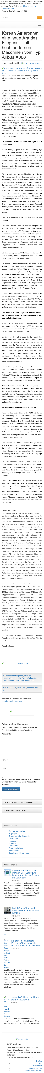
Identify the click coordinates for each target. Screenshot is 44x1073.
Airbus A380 (7, 687)
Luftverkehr (29, 680)
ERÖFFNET (21, 687)
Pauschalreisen (15, 850)
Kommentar (6, 734)
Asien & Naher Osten (30, 678)
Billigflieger (13, 833)
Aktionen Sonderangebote (13, 675)
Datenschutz (37, 1065)
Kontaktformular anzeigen (12, 701)
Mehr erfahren (28, 6)
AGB (40, 1063)
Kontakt (39, 1061)
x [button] (35, 6)
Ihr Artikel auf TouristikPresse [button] (18, 802)
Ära (14, 687)
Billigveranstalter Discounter (19, 836)
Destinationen (8, 680)
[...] (5, 901)
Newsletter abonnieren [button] (15, 810)
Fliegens (30, 687)
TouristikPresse (8, 8)
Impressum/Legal (35, 1068)
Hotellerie (12, 843)
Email (4, 768)
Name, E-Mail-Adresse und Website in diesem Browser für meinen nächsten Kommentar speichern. (21, 781)
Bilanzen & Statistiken (17, 831)
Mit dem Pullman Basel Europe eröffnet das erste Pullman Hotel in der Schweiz (25, 943)
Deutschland (19, 680)
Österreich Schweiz (16, 848)
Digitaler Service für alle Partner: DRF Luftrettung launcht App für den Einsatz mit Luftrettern (25, 874)
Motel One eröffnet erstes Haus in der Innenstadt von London (25, 910)
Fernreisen (13, 841)
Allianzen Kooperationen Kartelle (17, 676)
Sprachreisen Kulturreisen (19, 853)
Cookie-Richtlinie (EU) (33, 1070)
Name (4, 760)
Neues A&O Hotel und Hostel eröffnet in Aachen (25, 998)
